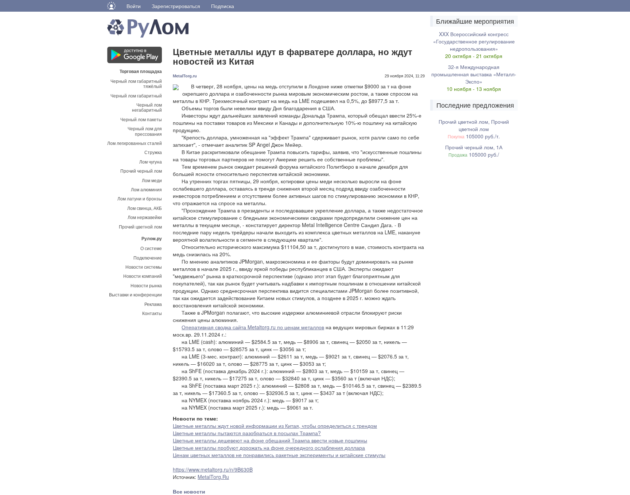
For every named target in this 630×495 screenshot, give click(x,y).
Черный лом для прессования (145, 131)
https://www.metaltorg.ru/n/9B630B (213, 469)
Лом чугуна (150, 161)
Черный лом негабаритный (147, 107)
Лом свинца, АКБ (144, 208)
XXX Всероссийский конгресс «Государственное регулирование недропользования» (474, 41)
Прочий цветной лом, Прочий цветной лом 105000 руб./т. (474, 129)
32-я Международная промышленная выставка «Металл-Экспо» (473, 74)
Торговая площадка (141, 71)
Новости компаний (142, 276)
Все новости (189, 491)
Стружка (153, 152)
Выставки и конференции (135, 294)
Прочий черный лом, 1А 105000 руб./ (473, 150)
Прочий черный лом (141, 171)
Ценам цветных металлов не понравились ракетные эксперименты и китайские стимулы (279, 454)
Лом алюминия (146, 189)
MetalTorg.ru (185, 76)
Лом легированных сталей (134, 143)
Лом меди (152, 180)
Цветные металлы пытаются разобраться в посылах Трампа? (247, 433)
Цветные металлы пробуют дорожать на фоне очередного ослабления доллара (269, 447)
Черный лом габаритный (136, 95)
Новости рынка (146, 285)
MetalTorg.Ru (213, 476)
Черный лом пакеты (141, 119)
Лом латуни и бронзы (139, 198)
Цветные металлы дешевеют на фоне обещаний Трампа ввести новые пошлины (270, 440)
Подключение (147, 257)
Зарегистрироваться (176, 5)
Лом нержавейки (145, 217)
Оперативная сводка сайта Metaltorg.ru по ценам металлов (253, 327)
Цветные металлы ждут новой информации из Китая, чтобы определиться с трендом (275, 425)
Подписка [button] (222, 5)
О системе (151, 248)
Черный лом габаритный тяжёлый (136, 83)
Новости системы (143, 267)
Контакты (152, 313)
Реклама (153, 304)
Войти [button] (134, 5)
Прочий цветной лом (140, 226)
